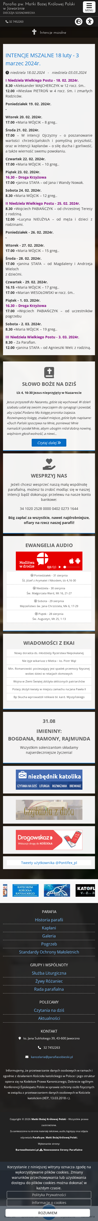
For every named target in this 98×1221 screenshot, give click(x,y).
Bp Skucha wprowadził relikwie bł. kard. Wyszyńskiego (49, 697)
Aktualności (49, 1018)
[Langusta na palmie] (50, 890)
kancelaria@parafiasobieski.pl (52, 1057)
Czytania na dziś (49, 1010)
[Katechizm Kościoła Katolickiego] (18, 890)
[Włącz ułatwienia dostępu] (92, 21)
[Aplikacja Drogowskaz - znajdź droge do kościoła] (49, 839)
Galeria (49, 936)
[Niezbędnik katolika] (49, 779)
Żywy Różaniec (49, 981)
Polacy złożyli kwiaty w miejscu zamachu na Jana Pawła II (49, 689)
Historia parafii (49, 920)
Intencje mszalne (53, 33)
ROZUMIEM (47, 1212)
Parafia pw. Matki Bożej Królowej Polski (39, 8)
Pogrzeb (49, 944)
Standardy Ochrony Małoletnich (49, 952)
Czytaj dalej (47, 442)
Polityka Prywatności (49, 1194)
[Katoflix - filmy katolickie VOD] (81, 890)
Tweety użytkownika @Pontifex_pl (49, 862)
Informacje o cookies (49, 1202)
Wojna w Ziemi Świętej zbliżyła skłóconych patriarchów (49, 681)
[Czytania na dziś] (49, 809)
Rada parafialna (49, 989)
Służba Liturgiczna (49, 973)
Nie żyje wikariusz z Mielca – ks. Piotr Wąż (49, 661)
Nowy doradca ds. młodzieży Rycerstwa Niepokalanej (49, 653)
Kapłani (49, 928)
